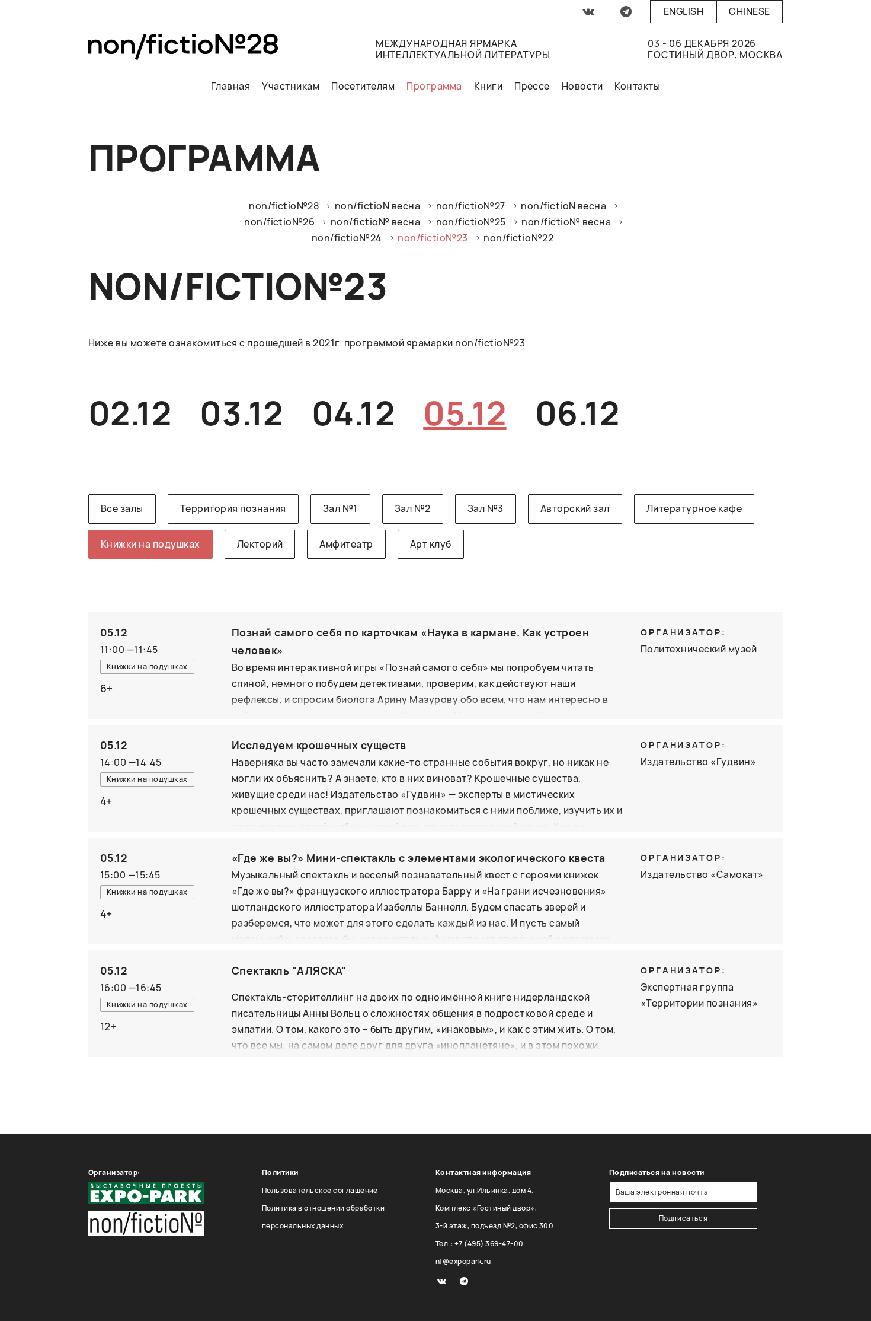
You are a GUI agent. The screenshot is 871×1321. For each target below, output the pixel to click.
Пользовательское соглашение (320, 1190)
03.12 (241, 412)
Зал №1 (340, 508)
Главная (230, 86)
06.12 (577, 412)
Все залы (122, 508)
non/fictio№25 (471, 221)
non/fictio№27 (470, 205)
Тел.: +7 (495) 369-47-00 (480, 1244)
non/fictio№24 (347, 237)
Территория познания (233, 508)
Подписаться (683, 1218)
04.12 (353, 412)
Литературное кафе (694, 508)
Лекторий (260, 543)
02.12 (129, 412)
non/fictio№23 (432, 237)
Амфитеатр (346, 543)
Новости (582, 86)
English (683, 11)
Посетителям (363, 86)
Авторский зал (575, 508)
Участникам (290, 86)
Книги (488, 86)
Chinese (749, 11)
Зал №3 (485, 508)
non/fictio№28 (284, 205)
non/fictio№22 (518, 237)
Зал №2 (413, 508)
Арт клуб (430, 543)
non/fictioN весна (377, 205)
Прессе (532, 86)
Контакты (637, 86)
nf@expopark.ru (463, 1261)
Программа (434, 86)
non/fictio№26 (279, 221)
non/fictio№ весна (375, 221)
